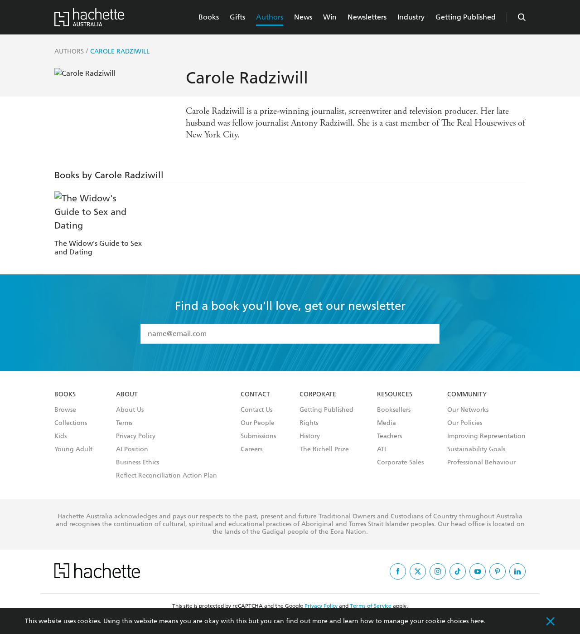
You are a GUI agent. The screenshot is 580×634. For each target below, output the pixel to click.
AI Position (132, 449)
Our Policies (464, 423)
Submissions (258, 436)
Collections (70, 423)
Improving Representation (486, 436)
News (303, 17)
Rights (309, 423)
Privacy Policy (135, 436)
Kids (60, 436)
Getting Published (465, 17)
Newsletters (367, 17)
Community (467, 394)
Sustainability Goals (476, 449)
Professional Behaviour (481, 462)
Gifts (237, 17)
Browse (65, 410)
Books (208, 17)
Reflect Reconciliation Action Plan (166, 476)
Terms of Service (371, 606)
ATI (381, 449)
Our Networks (467, 410)
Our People (258, 423)
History (310, 436)
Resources (394, 394)
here (477, 621)
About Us (130, 410)
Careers (251, 449)
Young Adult (73, 449)
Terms (124, 423)
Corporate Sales (400, 462)
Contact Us (256, 410)
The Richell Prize (324, 449)
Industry (411, 17)
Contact (255, 394)
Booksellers (394, 410)
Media (386, 423)
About (127, 394)
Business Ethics (137, 462)
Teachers (389, 436)
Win (330, 17)
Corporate (318, 394)
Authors (269, 17)
